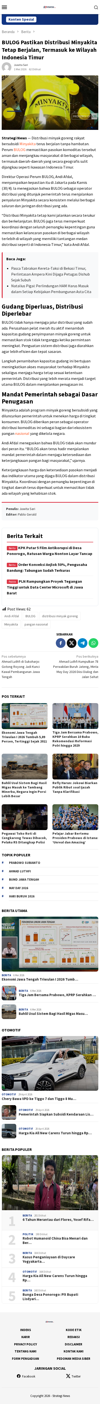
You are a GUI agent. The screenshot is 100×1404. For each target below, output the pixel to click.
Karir (25, 1337)
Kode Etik (74, 1330)
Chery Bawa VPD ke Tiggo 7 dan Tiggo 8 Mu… (39, 1099)
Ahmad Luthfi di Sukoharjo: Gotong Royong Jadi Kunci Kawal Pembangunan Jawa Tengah (21, 666)
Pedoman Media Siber (73, 1359)
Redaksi (73, 1337)
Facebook (28, 1376)
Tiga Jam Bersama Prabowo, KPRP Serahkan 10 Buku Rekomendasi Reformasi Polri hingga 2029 (75, 739)
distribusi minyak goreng (60, 616)
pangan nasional (36, 624)
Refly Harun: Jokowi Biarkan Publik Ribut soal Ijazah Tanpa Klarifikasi (74, 787)
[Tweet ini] (71, 643)
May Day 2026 (18, 888)
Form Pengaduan (25, 1359)
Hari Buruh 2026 (21, 896)
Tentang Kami (25, 1351)
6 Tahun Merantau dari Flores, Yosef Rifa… (58, 1219)
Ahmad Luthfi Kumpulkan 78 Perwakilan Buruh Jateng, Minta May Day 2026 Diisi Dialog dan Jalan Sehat (75, 666)
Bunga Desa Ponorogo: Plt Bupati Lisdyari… (50, 1296)
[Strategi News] (49, 6)
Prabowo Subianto (24, 863)
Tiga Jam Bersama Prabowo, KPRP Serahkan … (57, 995)
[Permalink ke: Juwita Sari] (6, 67)
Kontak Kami (73, 1351)
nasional (22, 433)
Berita (6, 975)
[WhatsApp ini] (93, 643)
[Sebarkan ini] (61, 643)
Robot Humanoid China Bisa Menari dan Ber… (55, 1240)
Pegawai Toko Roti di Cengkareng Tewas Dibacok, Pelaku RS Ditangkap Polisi (24, 837)
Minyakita (27, 143)
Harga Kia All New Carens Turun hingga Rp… (55, 1133)
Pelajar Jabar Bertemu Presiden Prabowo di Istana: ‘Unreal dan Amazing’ (75, 837)
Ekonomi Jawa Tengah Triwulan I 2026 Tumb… (40, 979)
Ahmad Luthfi (20, 871)
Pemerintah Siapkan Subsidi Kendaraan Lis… (56, 1114)
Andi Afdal (11, 616)
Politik (28, 1234)
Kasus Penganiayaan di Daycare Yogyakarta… (49, 1259)
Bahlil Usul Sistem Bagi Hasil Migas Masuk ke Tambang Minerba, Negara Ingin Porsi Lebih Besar (24, 789)
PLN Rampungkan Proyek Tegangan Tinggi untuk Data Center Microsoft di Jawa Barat (45, 587)
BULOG (19, 149)
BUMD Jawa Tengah (24, 879)
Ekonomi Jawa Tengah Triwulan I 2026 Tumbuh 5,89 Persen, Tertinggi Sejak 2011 (24, 736)
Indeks (25, 1330)
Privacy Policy (25, 1344)
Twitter (76, 1376)
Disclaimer (73, 1344)
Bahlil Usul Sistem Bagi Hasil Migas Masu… (53, 1013)
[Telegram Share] (82, 643)
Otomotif (9, 1094)
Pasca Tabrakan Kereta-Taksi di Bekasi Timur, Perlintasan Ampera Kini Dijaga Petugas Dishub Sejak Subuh (50, 274)
